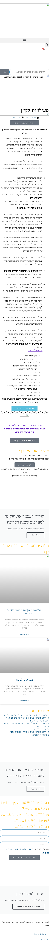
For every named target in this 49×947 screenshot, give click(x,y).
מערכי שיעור (15, 117)
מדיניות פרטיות (43, 939)
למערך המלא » (24, 634)
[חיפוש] (4, 72)
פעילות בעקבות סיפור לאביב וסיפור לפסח (24, 612)
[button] (24, 40)
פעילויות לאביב (41, 734)
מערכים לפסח (24, 679)
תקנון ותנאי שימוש (41, 934)
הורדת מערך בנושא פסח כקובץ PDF (29, 732)
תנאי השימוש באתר (23, 849)
